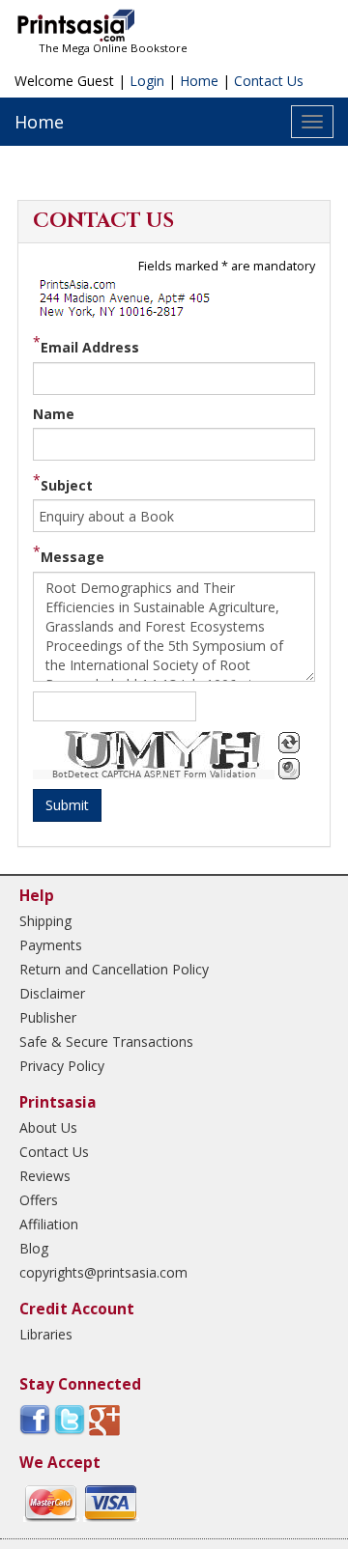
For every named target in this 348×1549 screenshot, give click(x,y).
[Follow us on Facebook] (34, 1419)
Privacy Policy (61, 1065)
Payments (50, 945)
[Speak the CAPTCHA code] (289, 768)
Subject (67, 485)
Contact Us (269, 80)
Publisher (47, 1017)
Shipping (45, 921)
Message (72, 557)
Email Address (90, 347)
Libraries (45, 1334)
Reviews (45, 1176)
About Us (48, 1127)
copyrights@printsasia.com (103, 1272)
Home (199, 80)
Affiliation (48, 1224)
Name (53, 414)
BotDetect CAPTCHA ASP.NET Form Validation (154, 774)
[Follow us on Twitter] (69, 1419)
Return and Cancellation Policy (114, 969)
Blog (33, 1248)
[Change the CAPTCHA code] (289, 742)
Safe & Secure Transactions (106, 1041)
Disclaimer (52, 993)
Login (147, 80)
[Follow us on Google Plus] (104, 1419)
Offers (38, 1200)
